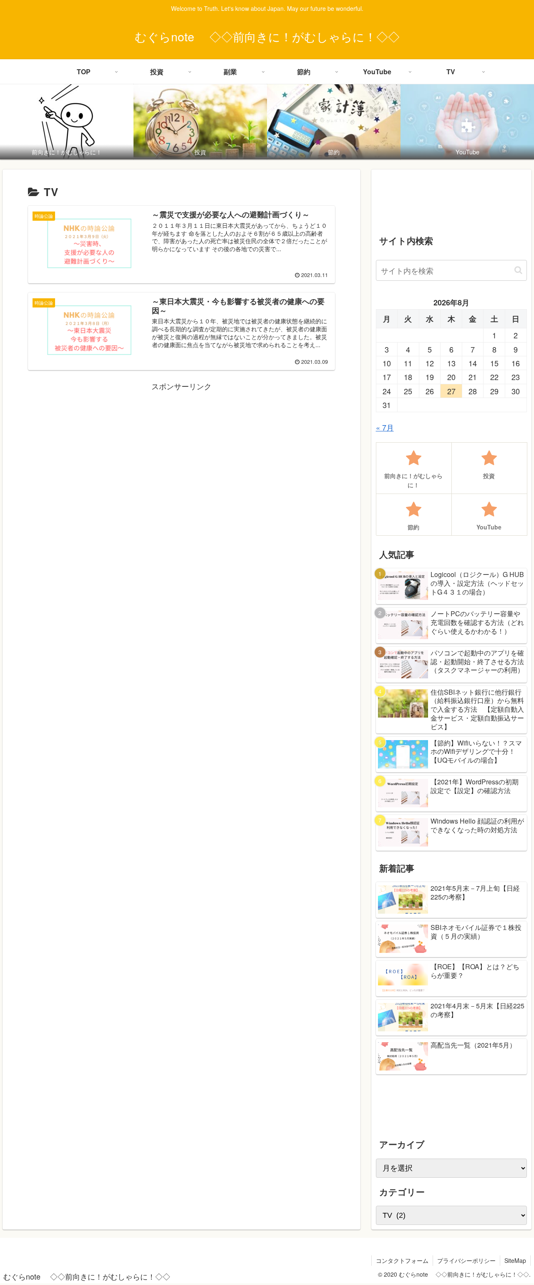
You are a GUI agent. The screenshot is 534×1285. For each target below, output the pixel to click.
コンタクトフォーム (402, 1260)
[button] (518, 270)
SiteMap (515, 1260)
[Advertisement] (181, 451)
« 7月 (385, 427)
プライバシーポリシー (466, 1260)
